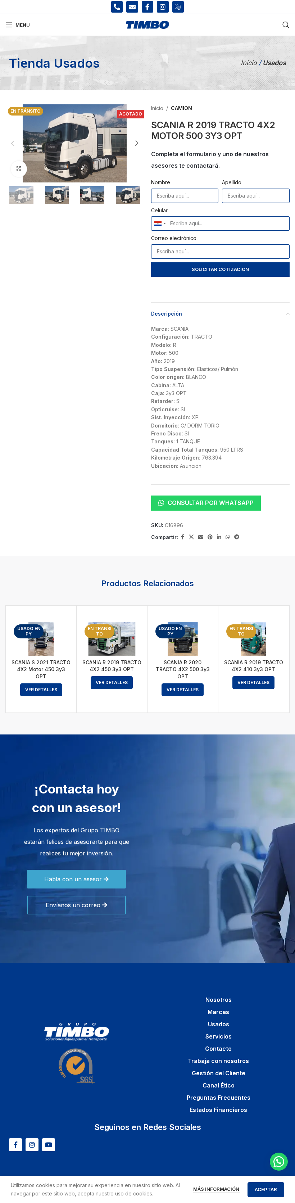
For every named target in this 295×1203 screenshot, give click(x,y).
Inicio (250, 63)
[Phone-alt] (117, 7)
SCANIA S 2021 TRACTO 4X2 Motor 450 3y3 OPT (41, 669)
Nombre (160, 182)
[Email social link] (200, 537)
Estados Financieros (218, 1109)
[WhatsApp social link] (227, 537)
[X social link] (191, 537)
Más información (216, 1189)
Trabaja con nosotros (218, 1060)
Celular (159, 210)
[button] (12, 143)
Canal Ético (219, 1085)
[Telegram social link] (236, 537)
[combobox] (159, 223)
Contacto (218, 1048)
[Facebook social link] (182, 537)
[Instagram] (162, 7)
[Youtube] (48, 1144)
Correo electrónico (173, 238)
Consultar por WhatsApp (211, 502)
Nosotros (218, 999)
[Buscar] (286, 25)
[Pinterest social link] (210, 537)
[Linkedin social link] (219, 537)
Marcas (218, 1012)
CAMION (181, 108)
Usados (218, 1024)
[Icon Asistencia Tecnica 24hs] (178, 7)
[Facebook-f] (147, 7)
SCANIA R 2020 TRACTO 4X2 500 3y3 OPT (183, 669)
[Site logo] (147, 24)
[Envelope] (132, 7)
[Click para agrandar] (19, 169)
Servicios (218, 1036)
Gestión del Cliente (218, 1073)
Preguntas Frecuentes (218, 1097)
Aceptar (266, 1189)
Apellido (231, 182)
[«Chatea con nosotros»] (279, 1162)
